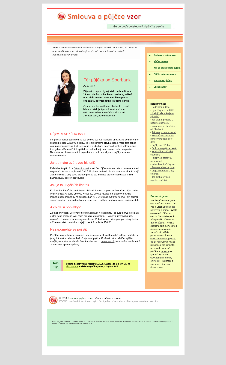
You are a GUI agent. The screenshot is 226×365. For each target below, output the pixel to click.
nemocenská (107, 241)
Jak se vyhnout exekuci (164, 132)
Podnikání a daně (161, 107)
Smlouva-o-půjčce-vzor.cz (80, 298)
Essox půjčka (157, 222)
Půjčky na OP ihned (162, 145)
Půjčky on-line (161, 61)
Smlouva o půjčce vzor (165, 55)
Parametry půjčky (163, 80)
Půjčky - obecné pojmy (165, 74)
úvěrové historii (81, 168)
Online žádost (160, 87)
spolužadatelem (58, 200)
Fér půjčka (55, 139)
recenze (165, 251)
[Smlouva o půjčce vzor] (115, 35)
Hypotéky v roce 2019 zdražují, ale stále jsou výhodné (162, 113)
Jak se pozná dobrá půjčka (167, 68)
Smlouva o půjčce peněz (164, 148)
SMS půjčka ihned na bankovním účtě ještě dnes (162, 138)
